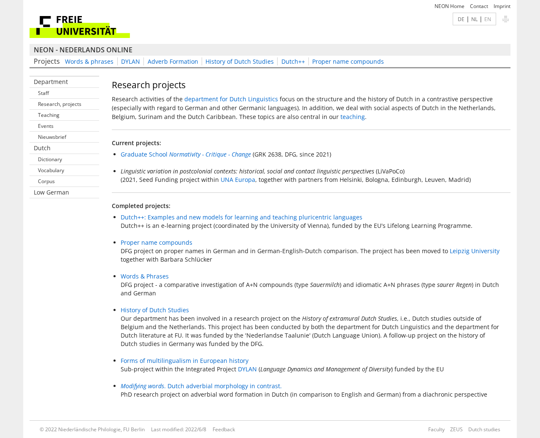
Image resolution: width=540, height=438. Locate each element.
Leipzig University (475, 251)
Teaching (48, 115)
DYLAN (130, 61)
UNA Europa (238, 180)
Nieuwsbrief (52, 137)
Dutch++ (293, 61)
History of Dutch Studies (239, 61)
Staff (43, 93)
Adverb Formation (173, 61)
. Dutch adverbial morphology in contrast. (201, 386)
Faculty (436, 429)
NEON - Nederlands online (83, 49)
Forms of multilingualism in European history (184, 361)
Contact (479, 6)
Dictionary (50, 159)
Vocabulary (51, 170)
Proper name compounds (348, 61)
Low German (51, 192)
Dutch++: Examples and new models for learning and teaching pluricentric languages (241, 217)
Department (51, 82)
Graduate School (186, 154)
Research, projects (59, 104)
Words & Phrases (145, 276)
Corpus (46, 181)
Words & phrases (89, 61)
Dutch (42, 148)
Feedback (224, 429)
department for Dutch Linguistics (231, 99)
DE (461, 19)
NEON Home (449, 6)
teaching (352, 117)
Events (46, 126)
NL (474, 19)
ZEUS (456, 429)
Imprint (502, 6)
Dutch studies (484, 429)
